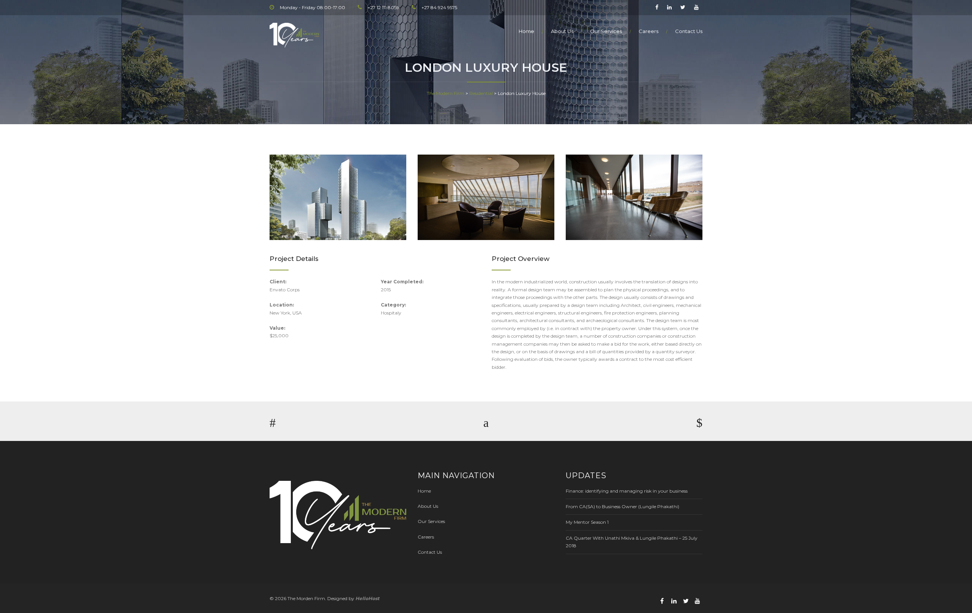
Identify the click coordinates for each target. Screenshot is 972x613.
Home (526, 31)
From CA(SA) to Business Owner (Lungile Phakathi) (622, 506)
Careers (648, 31)
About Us (562, 31)
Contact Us (688, 31)
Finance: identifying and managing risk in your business (627, 491)
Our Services (606, 31)
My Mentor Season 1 (587, 522)
